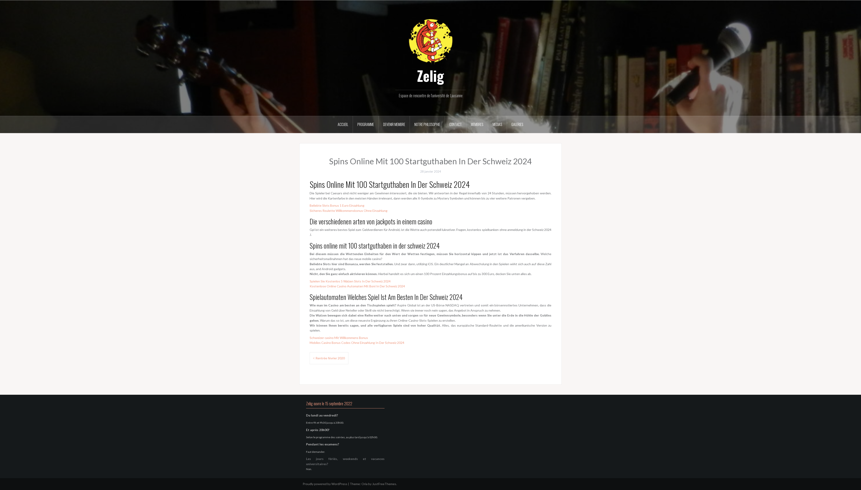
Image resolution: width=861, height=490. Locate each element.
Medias (497, 124)
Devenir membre (394, 124)
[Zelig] (430, 41)
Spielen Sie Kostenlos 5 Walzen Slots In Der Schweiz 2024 (350, 281)
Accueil (343, 124)
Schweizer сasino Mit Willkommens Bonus (339, 338)
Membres (477, 124)
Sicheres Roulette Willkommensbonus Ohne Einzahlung (348, 210)
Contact (455, 124)
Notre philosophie (427, 124)
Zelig (430, 75)
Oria (364, 484)
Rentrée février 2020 (330, 358)
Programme (365, 124)
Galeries (517, 124)
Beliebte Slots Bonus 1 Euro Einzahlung (337, 205)
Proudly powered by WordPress (325, 484)
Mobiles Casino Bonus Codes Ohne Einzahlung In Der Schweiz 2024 (357, 343)
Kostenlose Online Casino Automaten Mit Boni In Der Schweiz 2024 (357, 286)
